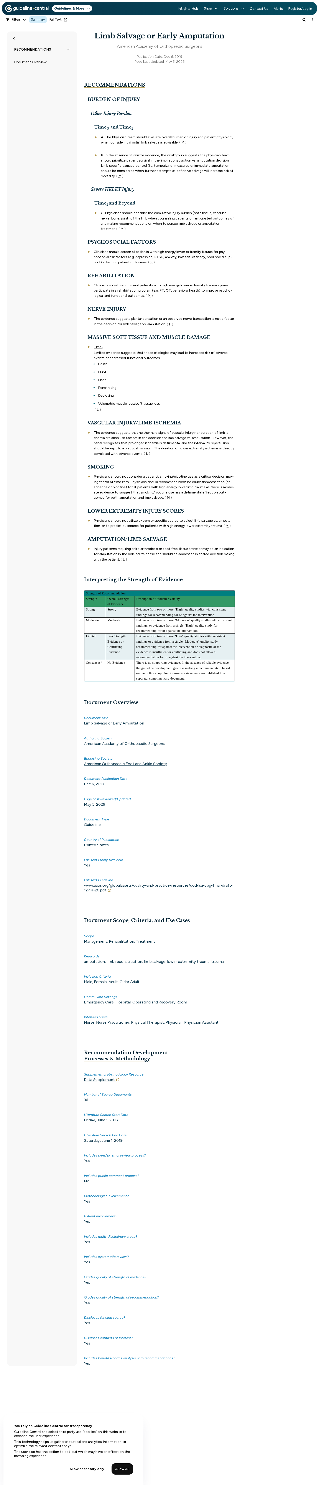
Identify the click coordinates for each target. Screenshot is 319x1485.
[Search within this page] (304, 19)
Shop (208, 8)
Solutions (231, 8)
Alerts (278, 9)
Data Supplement (99, 1079)
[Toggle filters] (13, 38)
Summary (38, 19)
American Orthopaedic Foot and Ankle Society (125, 763)
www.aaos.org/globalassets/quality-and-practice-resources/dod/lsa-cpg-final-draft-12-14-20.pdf (158, 888)
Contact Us (259, 9)
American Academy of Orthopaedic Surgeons (124, 743)
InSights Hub (188, 9)
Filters (16, 19)
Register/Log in (300, 9)
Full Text (55, 19)
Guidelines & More (69, 8)
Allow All (122, 1469)
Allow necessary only (86, 1469)
